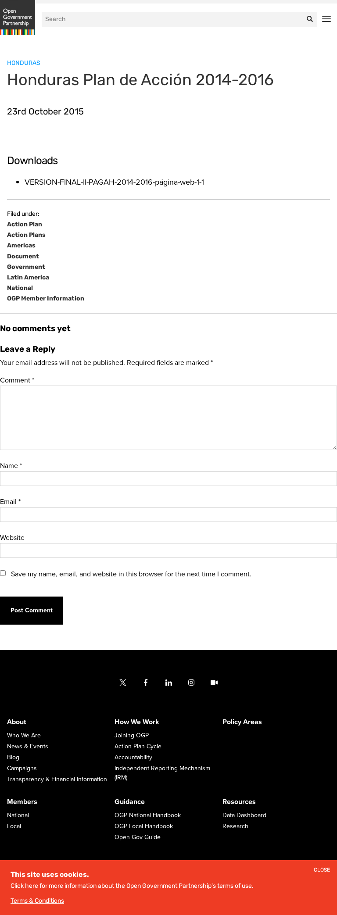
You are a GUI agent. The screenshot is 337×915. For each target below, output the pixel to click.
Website (12, 537)
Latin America (28, 277)
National (20, 288)
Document (23, 256)
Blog (13, 757)
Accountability (133, 757)
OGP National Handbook (148, 815)
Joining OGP (132, 736)
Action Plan (24, 224)
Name (11, 465)
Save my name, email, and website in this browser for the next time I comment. (131, 574)
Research (235, 826)
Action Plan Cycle (138, 747)
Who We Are (24, 736)
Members (22, 802)
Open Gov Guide (138, 837)
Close (322, 870)
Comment (17, 380)
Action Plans (26, 235)
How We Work (137, 722)
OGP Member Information (45, 298)
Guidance (130, 802)
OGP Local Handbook (144, 826)
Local (14, 826)
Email (10, 501)
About (16, 722)
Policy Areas (242, 722)
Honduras (23, 63)
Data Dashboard (244, 815)
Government (26, 267)
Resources (239, 802)
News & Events (27, 747)
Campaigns (22, 768)
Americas (21, 245)
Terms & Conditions (37, 900)
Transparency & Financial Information (57, 779)
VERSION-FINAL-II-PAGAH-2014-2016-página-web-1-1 (114, 182)
